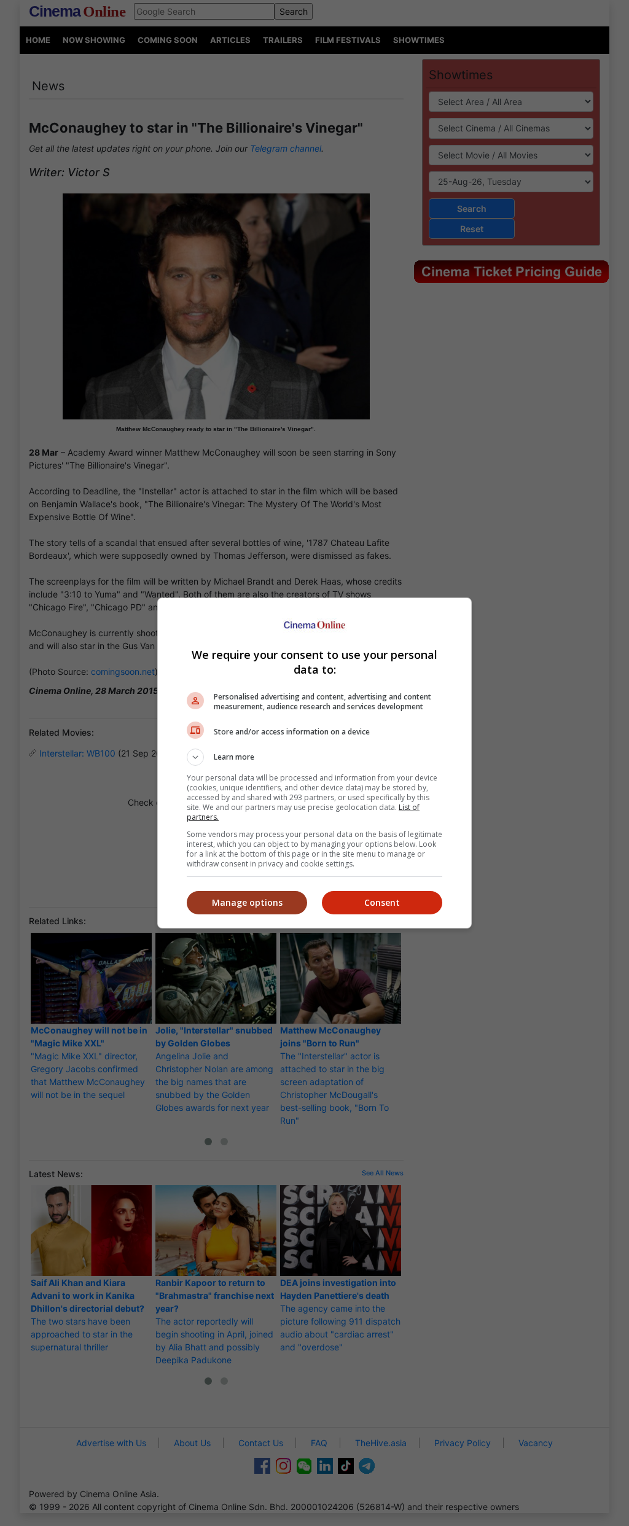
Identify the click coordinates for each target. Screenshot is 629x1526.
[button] (314, 757)
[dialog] (314, 763)
